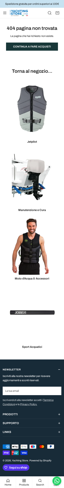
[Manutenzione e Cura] (32, 177)
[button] (57, 13)
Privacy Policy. (28, 404)
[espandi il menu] (5, 13)
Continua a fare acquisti (32, 46)
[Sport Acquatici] (32, 314)
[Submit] (56, 391)
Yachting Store (20, 460)
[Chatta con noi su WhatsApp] (56, 481)
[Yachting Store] (19, 13)
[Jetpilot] (32, 109)
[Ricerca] (50, 13)
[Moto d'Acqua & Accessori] (32, 245)
